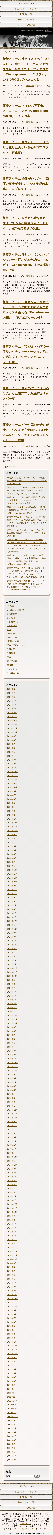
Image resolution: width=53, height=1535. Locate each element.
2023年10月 (12, 831)
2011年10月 (12, 1401)
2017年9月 (12, 1122)
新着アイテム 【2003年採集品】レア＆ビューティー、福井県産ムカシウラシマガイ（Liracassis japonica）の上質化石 (26, 491)
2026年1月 (12, 717)
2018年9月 (12, 1074)
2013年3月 (12, 1334)
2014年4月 (12, 1283)
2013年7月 (12, 1318)
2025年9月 (12, 736)
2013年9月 (12, 1310)
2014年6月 (12, 1275)
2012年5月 (12, 1373)
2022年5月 (12, 901)
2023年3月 (12, 858)
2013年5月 (12, 1326)
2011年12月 (12, 1393)
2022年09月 (12, 882)
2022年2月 (12, 913)
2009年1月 (12, 1436)
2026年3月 (12, 709)
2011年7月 (11, 1413)
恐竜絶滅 (11, 653)
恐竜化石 (11, 649)
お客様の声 (12, 614)
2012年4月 (12, 1377)
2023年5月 (12, 850)
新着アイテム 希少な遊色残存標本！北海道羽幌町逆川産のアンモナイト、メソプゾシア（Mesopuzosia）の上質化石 (27, 510)
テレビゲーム (13, 622)
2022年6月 (12, 897)
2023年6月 (12, 846)
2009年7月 (12, 1428)
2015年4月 (12, 1236)
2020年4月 (12, 1000)
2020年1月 (12, 1012)
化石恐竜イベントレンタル (26, 9)
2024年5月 (12, 803)
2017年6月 (12, 1133)
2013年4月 (12, 1330)
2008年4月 (12, 1456)
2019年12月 (12, 1015)
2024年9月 (12, 783)
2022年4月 (12, 905)
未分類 (10, 665)
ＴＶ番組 (11, 606)
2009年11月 (12, 1417)
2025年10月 (12, 732)
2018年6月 (12, 1086)
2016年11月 (12, 1161)
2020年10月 (12, 976)
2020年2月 (12, 1008)
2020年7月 (12, 988)
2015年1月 (12, 1247)
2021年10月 (12, 929)
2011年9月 (11, 1405)
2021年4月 (12, 953)
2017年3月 (12, 1145)
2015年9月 (12, 1216)
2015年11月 (12, 1208)
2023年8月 (12, 838)
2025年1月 (12, 768)
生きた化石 (12, 669)
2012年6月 (12, 1369)
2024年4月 (12, 807)
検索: (8, 1476)
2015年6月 (12, 1228)
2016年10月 (12, 1165)
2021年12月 (12, 921)
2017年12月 (12, 1110)
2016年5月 (12, 1185)
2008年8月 (12, 1440)
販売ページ (25, 1524)
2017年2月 (12, 1149)
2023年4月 (12, 854)
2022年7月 (12, 894)
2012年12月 (12, 1346)
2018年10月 (12, 1070)
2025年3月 (12, 760)
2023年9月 (12, 835)
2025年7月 (12, 744)
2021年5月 (12, 949)
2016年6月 (12, 1181)
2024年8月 (12, 791)
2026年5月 (12, 701)
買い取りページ (28, 1529)
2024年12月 (12, 772)
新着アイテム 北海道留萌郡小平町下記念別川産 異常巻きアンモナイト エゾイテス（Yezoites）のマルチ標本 (26, 500)
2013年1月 (12, 1342)
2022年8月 (12, 890)
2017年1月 (12, 1153)
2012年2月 (12, 1385)
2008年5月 (12, 1452)
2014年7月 (12, 1271)
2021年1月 (12, 964)
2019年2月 (12, 1055)
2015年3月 (12, 1240)
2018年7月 (12, 1082)
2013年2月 (12, 1338)
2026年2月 (12, 713)
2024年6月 (12, 799)
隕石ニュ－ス (13, 673)
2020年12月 (12, 968)
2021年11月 (12, 925)
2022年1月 (12, 917)
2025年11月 (12, 728)
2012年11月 (12, 1350)
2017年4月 (12, 1141)
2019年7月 (12, 1035)
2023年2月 (12, 862)
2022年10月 (12, 878)
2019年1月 (12, 1059)
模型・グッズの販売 (26, 25)
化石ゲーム (12, 634)
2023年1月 (12, 866)
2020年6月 (12, 992)
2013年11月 (12, 1303)
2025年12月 (12, 724)
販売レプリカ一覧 (26, 19)
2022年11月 (12, 874)
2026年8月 (12, 689)
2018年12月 (12, 1063)
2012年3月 (12, 1381)
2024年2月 (12, 815)
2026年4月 (12, 705)
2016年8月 (12, 1173)
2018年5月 (12, 1090)
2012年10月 (12, 1354)
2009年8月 (12, 1424)
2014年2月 (12, 1291)
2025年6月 (12, 748)
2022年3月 (12, 909)
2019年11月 (12, 1019)
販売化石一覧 (26, 14)
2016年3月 (12, 1192)
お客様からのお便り (16, 610)
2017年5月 (12, 1137)
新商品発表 (30, 86)
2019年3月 (12, 1051)
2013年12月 (12, 1299)
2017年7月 (12, 1129)
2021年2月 (12, 960)
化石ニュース (13, 637)
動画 (9, 630)
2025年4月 (12, 756)
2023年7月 (12, 842)
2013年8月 (12, 1314)
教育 (9, 657)
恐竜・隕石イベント (16, 645)
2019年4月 (12, 1047)
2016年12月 (12, 1157)
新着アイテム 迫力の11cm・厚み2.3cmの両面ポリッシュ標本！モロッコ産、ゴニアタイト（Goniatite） (27, 481)
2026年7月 (12, 693)
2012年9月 (12, 1358)
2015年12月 (12, 1204)
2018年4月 (12, 1094)
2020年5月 (12, 996)
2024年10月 (12, 779)
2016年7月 (12, 1177)
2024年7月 (12, 795)
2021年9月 (12, 933)
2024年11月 (12, 776)
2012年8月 (12, 1361)
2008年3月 (12, 1460)
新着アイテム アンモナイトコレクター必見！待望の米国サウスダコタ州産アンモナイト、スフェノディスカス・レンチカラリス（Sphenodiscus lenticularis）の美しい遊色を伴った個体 (27, 546)
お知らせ (11, 618)
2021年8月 (12, 937)
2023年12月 (12, 823)
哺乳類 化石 (13, 641)
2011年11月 (12, 1397)
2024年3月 (12, 811)
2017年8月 (12, 1126)
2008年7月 (12, 1444)
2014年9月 (12, 1263)
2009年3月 (12, 1432)
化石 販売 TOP (26, 3)
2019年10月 (12, 1023)
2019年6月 (12, 1039)
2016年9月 (12, 1169)
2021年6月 (12, 945)
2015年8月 (12, 1220)
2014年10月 (12, 1259)
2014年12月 (12, 1251)
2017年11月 (12, 1114)
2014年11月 (12, 1255)
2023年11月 (12, 827)
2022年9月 (12, 886)
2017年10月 (12, 1118)
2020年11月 (12, 972)
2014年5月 (12, 1279)
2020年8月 (12, 984)
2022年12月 (12, 870)
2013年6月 (12, 1322)
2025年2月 (12, 764)
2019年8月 (12, 1031)
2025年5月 (12, 752)
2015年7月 (12, 1224)
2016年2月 (12, 1196)
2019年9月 (12, 1027)
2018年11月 (12, 1067)
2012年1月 (12, 1389)
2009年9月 (12, 1420)
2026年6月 (12, 697)
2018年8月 (12, 1078)
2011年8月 (11, 1409)
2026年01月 (12, 721)
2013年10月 (12, 1306)
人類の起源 (12, 626)
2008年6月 (12, 1448)
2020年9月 (12, 980)
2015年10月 (12, 1212)
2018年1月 (12, 1106)
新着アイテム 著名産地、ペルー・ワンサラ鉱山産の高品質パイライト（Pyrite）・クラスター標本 (26, 533)
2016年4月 (12, 1188)
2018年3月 (12, 1098)
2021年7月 (12, 941)
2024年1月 (12, 819)
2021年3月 (12, 956)
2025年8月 (12, 740)
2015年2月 (12, 1244)
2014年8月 (12, 1267)
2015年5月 (12, 1232)
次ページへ (10, 52)
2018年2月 (12, 1102)
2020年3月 (12, 1004)
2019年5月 (12, 1043)
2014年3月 (12, 1287)
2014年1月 (12, 1295)
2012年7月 (12, 1365)
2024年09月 (12, 787)
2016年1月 (12, 1200)
